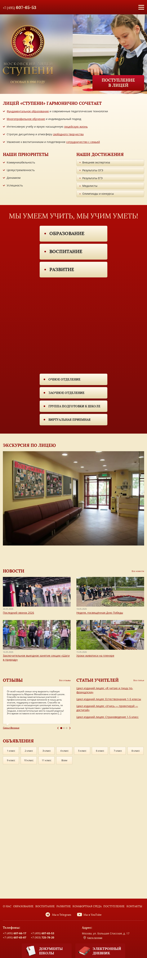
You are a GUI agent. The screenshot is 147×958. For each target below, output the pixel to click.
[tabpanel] (37, 708)
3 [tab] (67, 728)
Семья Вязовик (11, 727)
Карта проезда (94, 937)
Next (70, 728)
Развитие (61, 269)
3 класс (46, 750)
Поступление (114, 906)
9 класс (11, 760)
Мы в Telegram (61, 914)
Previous (58, 728)
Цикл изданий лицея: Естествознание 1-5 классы (108, 699)
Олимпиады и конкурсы (98, 193)
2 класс (29, 750)
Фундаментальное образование (28, 111)
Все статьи (138, 680)
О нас (7, 906)
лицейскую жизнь (76, 126)
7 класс (118, 750)
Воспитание (65, 251)
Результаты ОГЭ (92, 170)
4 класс (64, 750)
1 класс (11, 750)
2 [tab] (64, 728)
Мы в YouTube (92, 914)
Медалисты (89, 186)
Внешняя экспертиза (96, 162)
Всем (64, 760)
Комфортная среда (87, 906)
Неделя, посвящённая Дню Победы (99, 612)
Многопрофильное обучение (26, 119)
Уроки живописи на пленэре (95, 655)
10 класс (28, 760)
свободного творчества (68, 134)
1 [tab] (61, 728)
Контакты (134, 906)
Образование (66, 233)
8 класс (135, 750)
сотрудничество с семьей (83, 142)
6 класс (100, 750)
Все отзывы (65, 680)
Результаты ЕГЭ (92, 178)
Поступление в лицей (118, 82)
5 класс (82, 750)
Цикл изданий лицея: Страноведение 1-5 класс (107, 717)
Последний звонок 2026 (18, 612)
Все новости (138, 571)
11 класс (46, 760)
